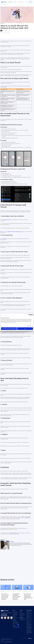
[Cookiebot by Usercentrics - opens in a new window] (29, 314)
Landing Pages (15, 613)
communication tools (13, 532)
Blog (20, 611)
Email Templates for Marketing (29, 612)
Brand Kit (21, 612)
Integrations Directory (23, 618)
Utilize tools (27, 517)
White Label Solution (16, 622)
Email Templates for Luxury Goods (29, 629)
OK (25, 328)
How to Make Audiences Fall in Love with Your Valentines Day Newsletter (5, 596)
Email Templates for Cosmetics (29, 623)
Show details (29, 325)
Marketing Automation (14, 616)
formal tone (5, 238)
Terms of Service (7, 639)
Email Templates (14, 625)
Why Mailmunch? (22, 613)
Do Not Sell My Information (8, 641)
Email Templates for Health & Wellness (29, 627)
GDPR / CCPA (3, 641)
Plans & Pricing (15, 611)
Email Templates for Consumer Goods (29, 631)
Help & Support (22, 614)
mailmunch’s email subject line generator (14, 231)
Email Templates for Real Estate (29, 616)
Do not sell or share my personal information (9, 328)
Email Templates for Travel (29, 618)
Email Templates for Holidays (29, 614)
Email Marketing (15, 614)
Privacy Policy (3, 639)
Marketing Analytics (15, 623)
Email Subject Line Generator (15, 627)
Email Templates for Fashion (29, 620)
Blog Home (2, 23)
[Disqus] (16, 563)
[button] (15, 2)
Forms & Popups (15, 612)
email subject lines (7, 219)
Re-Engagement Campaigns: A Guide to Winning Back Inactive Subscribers (17, 596)
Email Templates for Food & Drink (29, 625)
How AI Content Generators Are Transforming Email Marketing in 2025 (28, 596)
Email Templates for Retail (29, 633)
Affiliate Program (22, 619)
